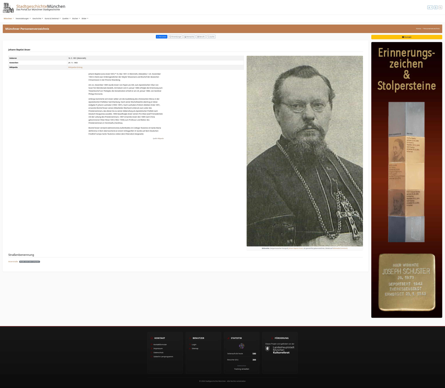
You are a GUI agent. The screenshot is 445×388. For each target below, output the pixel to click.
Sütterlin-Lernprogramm (163, 356)
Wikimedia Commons (340, 248)
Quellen (65, 18)
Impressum (158, 348)
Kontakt (407, 37)
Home (418, 28)
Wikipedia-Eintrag (75, 67)
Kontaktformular (160, 344)
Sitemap (195, 348)
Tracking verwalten (241, 369)
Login (194, 344)
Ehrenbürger (176, 37)
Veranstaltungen (22, 18)
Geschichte (37, 18)
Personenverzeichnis (431, 28)
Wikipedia (160, 138)
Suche (211, 37)
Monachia (190, 37)
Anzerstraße (13, 261)
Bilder (84, 18)
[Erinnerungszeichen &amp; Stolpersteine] (406, 180)
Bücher (75, 18)
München (8, 18)
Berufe (202, 37)
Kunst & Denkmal (52, 18)
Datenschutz (158, 352)
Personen (162, 37)
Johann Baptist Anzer (296, 248)
